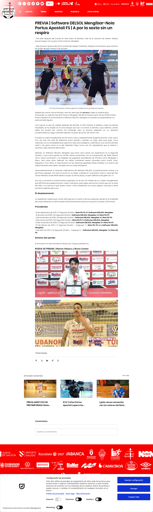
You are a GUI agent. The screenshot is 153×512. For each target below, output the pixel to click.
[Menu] (19, 11)
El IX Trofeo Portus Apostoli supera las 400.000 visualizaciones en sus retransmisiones (75, 404)
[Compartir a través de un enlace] (53, 360)
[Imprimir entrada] (58, 360)
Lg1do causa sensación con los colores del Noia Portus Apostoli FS (111, 404)
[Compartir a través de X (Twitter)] (42, 360)
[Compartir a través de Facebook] (36, 360)
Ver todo (125, 375)
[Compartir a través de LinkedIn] (47, 360)
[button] (57, 4)
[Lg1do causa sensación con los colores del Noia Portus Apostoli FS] (113, 389)
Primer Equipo (41, 353)
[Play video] (76, 274)
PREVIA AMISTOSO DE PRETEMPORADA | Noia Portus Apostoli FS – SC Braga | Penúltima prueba (40, 404)
